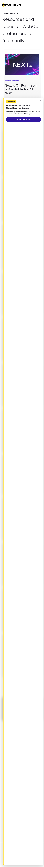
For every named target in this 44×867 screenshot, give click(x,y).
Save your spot (23, 119)
